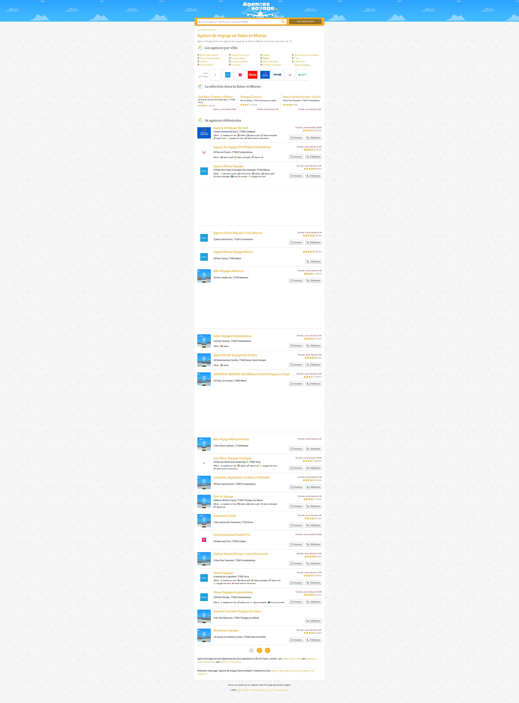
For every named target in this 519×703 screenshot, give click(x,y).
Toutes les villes (302, 65)
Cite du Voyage (223, 496)
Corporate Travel (225, 515)
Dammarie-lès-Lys (240, 55)
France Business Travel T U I (232, 534)
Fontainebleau (238, 58)
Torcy (297, 58)
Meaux (266, 55)
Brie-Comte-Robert (209, 55)
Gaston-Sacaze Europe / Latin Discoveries (302, 98)
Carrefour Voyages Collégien (215, 96)
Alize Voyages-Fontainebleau (233, 336)
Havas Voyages (223, 573)
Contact (270, 690)
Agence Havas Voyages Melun (233, 252)
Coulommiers (206, 65)
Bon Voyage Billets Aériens (231, 439)
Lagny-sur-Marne (240, 61)
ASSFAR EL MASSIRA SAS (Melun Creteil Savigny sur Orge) (252, 374)
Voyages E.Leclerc (251, 96)
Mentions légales (258, 690)
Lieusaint (236, 65)
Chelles (203, 61)
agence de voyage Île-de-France (287, 671)
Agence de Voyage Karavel (231, 128)
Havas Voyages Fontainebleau (233, 592)
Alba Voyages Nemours (229, 271)
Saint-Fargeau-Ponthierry (306, 55)
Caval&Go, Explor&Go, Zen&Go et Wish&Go (242, 477)
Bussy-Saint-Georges (210, 58)
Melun (266, 58)
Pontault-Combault (272, 65)
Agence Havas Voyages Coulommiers (238, 233)
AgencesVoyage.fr (259, 9)
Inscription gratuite (282, 690)
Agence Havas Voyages (229, 166)
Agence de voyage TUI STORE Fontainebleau (242, 147)
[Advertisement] (259, 299)
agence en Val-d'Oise (230, 662)
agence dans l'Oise (291, 659)
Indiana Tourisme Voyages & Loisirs (237, 611)
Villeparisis (299, 61)
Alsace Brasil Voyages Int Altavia (235, 355)
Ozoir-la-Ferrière (271, 61)
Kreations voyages (226, 630)
